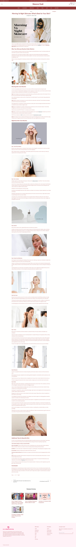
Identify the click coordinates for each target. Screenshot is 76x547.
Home (19, 8)
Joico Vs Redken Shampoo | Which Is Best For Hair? (31, 502)
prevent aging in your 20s (37, 115)
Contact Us (48, 534)
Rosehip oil (23, 460)
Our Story (56, 8)
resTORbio (39, 45)
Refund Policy (49, 531)
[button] (73, 4)
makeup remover (35, 180)
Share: (13, 475)
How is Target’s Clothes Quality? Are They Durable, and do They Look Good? (17, 503)
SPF (21, 115)
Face (42, 8)
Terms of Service (49, 533)
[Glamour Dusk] (38, 4)
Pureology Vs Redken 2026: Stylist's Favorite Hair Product (17, 516)
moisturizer (40, 111)
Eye (51, 8)
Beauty (31, 11)
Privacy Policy (49, 530)
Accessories (25, 8)
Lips (47, 8)
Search (48, 528)
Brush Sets (32, 8)
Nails (38, 8)
